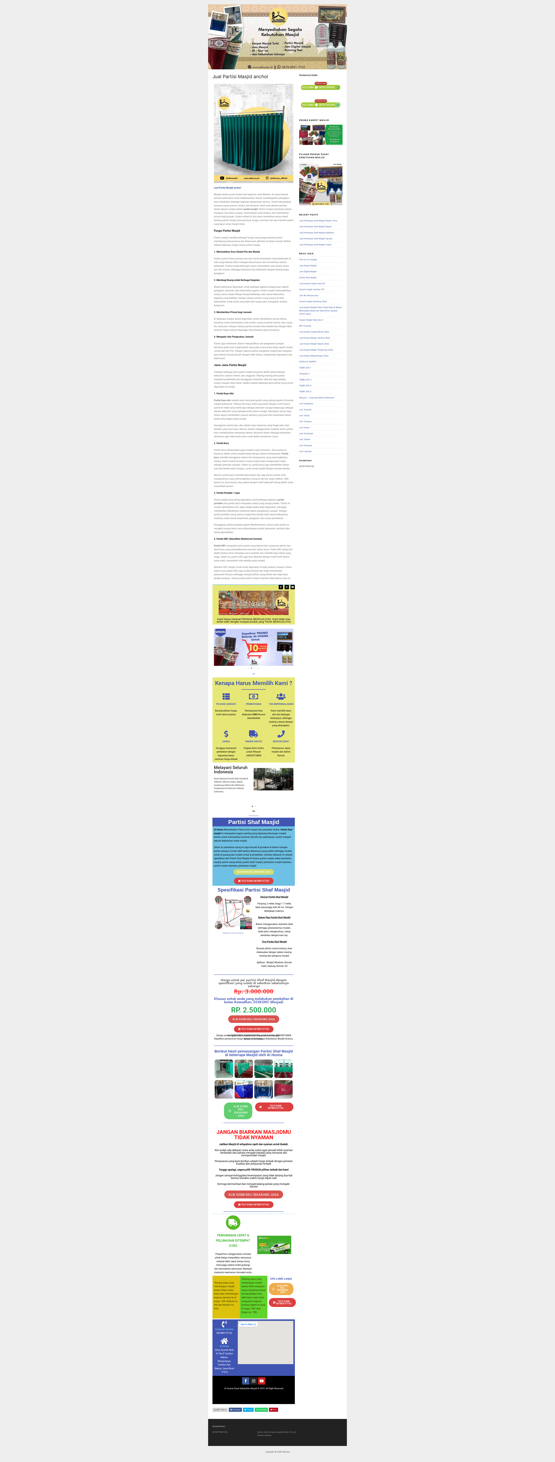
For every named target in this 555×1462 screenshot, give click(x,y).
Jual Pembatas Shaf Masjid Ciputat (315, 238)
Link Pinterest (305, 445)
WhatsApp (262, 1410)
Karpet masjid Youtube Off (311, 289)
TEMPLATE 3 (305, 379)
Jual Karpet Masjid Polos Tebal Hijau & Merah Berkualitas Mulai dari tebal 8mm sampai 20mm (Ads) (320, 310)
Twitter (249, 1410)
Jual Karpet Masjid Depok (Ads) (314, 343)
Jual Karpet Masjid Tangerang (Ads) (316, 350)
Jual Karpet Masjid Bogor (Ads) (314, 355)
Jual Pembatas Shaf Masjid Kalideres (316, 232)
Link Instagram (306, 403)
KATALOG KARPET (308, 361)
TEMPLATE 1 (305, 367)
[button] (216, 647)
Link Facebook (306, 433)
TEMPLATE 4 (305, 385)
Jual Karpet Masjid (308, 265)
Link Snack (304, 427)
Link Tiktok (304, 415)
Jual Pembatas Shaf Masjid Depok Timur (318, 220)
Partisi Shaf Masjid (308, 277)
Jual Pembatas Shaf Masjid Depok (315, 226)
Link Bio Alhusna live (308, 295)
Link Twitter (304, 439)
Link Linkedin (305, 451)
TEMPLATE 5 (305, 391)
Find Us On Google (308, 259)
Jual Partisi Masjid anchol (227, 187)
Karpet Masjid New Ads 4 (311, 320)
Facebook (236, 1410)
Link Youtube (305, 409)
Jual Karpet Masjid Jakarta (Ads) (314, 338)
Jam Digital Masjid (307, 271)
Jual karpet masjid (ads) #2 (312, 283)
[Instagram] (287, 587)
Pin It (274, 1410)
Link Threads (305, 421)
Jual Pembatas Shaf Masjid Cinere (315, 244)
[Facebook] (281, 587)
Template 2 (304, 373)
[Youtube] (293, 587)
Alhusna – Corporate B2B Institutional (316, 397)
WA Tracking (305, 326)
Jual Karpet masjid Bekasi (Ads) (314, 331)
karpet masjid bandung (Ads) (313, 301)
